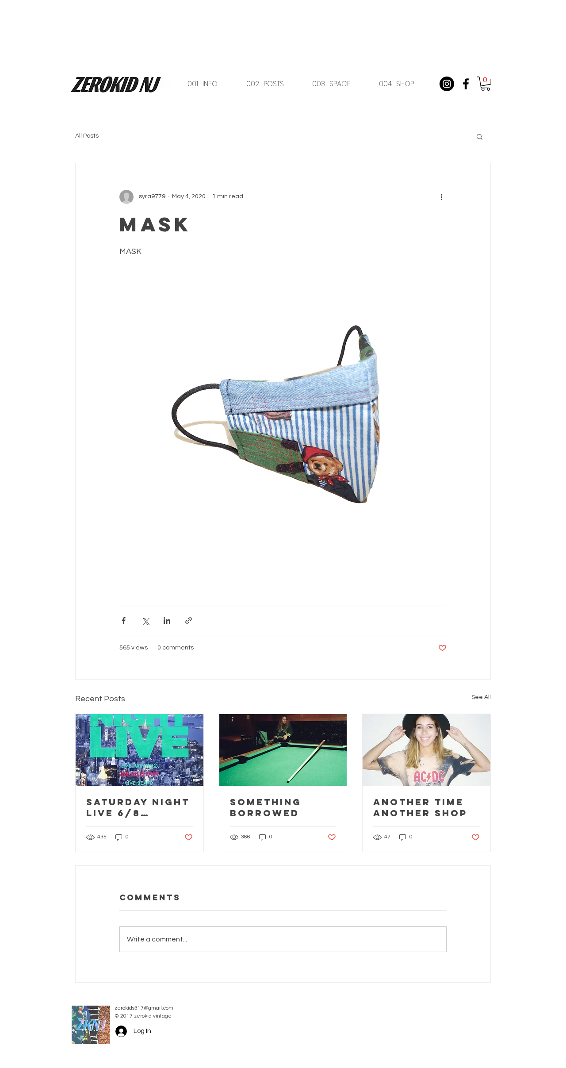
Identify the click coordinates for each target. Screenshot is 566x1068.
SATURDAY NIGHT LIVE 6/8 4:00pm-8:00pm (138, 807)
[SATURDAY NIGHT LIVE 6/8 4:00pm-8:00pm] (139, 750)
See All (481, 697)
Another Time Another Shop (420, 807)
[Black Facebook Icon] (466, 84)
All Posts (87, 136)
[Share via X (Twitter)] (145, 620)
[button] (485, 84)
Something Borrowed (266, 807)
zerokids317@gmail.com (144, 1008)
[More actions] (441, 197)
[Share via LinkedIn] (167, 620)
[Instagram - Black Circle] (447, 84)
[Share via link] (188, 620)
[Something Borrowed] (283, 750)
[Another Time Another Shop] (426, 750)
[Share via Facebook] (123, 620)
